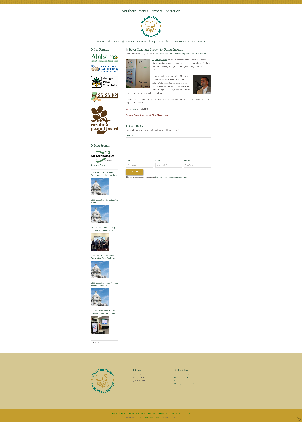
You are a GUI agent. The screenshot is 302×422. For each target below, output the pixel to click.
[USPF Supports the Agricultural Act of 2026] (100, 214)
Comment (130, 135)
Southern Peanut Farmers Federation (151, 10)
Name (129, 161)
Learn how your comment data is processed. (171, 177)
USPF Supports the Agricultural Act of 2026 (104, 201)
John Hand (132, 109)
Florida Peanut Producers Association (186, 378)
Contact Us (185, 413)
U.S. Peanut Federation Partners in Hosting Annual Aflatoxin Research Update (104, 312)
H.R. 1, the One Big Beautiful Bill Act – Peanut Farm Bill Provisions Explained (103, 173)
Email (158, 161)
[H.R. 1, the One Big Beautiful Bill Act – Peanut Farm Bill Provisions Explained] (100, 186)
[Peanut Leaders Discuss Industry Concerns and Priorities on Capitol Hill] (100, 242)
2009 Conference (161, 54)
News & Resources (138, 413)
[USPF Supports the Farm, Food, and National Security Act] (100, 297)
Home (116, 413)
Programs (153, 413)
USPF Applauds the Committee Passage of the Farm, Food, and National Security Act (102, 257)
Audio (170, 54)
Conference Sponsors (182, 54)
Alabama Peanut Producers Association (187, 375)
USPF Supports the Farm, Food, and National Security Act (104, 284)
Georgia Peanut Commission (183, 381)
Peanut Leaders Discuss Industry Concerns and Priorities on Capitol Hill (103, 229)
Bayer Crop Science (159, 60)
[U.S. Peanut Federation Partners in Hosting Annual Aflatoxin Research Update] (100, 325)
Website (187, 161)
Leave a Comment (199, 54)
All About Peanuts (169, 413)
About (124, 413)
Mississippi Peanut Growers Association (187, 384)
